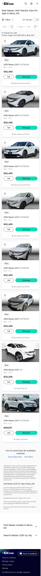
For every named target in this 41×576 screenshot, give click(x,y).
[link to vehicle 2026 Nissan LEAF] (20, 47)
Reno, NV (36, 26)
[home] (13, 3)
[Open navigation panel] (37, 3)
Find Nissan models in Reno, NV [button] (18, 526)
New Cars (11, 26)
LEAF (28, 27)
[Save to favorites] (5, 41)
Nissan (21, 27)
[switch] (36, 19)
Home (5, 27)
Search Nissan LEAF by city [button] (17, 535)
